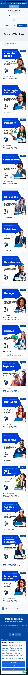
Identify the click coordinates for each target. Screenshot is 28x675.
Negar (13, 665)
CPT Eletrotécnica (8, 283)
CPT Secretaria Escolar (9, 598)
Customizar (13, 662)
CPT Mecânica (7, 460)
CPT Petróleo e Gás (8, 529)
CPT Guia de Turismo (8, 351)
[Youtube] (13, 634)
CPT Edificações (7, 217)
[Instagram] (19, 634)
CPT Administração (8, 76)
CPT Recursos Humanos (9, 562)
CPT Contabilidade (8, 181)
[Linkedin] (16, 634)
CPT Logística (7, 388)
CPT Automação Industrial (10, 112)
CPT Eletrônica (7, 250)
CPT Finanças (7, 315)
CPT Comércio (7, 145)
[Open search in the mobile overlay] (15, 16)
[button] (14, 20)
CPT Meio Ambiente (8, 493)
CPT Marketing (7, 424)
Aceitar (14, 669)
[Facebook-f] (10, 634)
